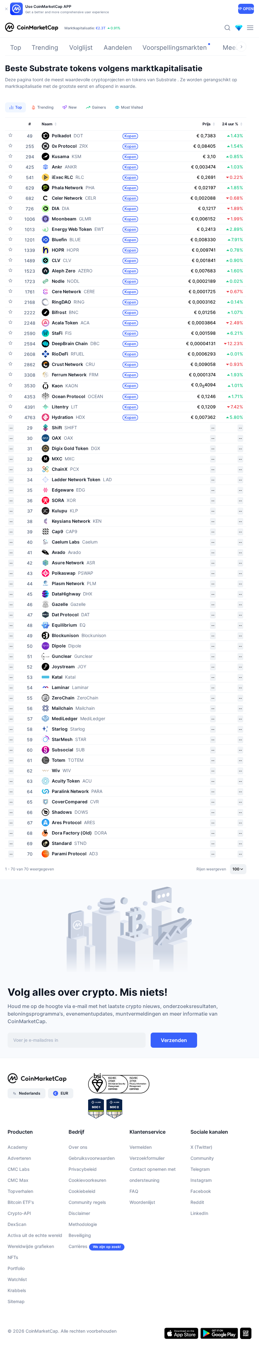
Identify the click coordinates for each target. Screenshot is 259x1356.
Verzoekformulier (147, 1158)
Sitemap (16, 1301)
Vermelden (141, 1147)
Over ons (78, 1147)
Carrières (78, 1246)
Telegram (200, 1169)
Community (202, 1158)
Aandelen (118, 47)
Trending (45, 47)
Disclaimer (79, 1213)
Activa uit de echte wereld (35, 1235)
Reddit (197, 1202)
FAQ (134, 1191)
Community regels (87, 1202)
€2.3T (100, 28)
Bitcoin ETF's (21, 1202)
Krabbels (17, 1290)
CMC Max (18, 1180)
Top (15, 47)
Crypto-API (19, 1213)
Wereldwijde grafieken (31, 1246)
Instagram (201, 1180)
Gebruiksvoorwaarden (92, 1158)
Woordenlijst (142, 1202)
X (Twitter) (201, 1147)
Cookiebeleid (82, 1191)
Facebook (200, 1191)
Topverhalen (20, 1191)
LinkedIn (199, 1213)
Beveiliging (80, 1235)
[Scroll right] (241, 47)
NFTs (13, 1257)
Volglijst (81, 47)
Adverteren (19, 1158)
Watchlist (17, 1279)
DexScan (17, 1224)
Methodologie (83, 1224)
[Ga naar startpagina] (31, 27)
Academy (17, 1147)
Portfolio (16, 1268)
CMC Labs (19, 1169)
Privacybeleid (83, 1169)
